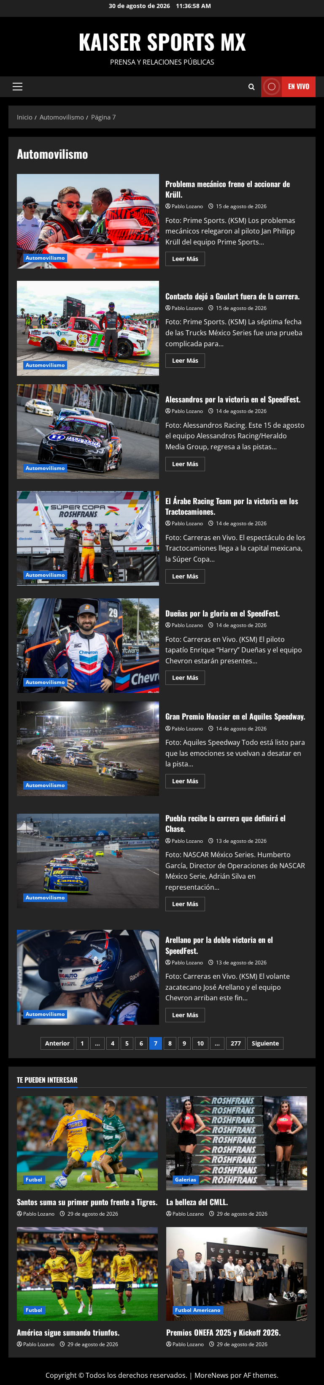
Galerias (185, 1179)
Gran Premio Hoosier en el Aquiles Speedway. (88, 748)
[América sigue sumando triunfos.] (87, 1274)
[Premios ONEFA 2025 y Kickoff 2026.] (236, 1274)
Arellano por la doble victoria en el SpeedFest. (88, 977)
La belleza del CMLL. (197, 1201)
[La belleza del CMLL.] (236, 1143)
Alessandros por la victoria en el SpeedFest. (88, 431)
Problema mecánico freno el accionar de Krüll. (88, 221)
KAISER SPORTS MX (162, 41)
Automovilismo (45, 257)
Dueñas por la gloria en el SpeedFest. (88, 645)
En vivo (298, 86)
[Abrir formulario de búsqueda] (251, 87)
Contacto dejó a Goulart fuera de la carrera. (88, 328)
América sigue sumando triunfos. (68, 1332)
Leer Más (188, 260)
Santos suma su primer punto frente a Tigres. (87, 1201)
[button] (17, 86)
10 (200, 1043)
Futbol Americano (198, 1310)
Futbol (34, 1179)
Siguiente (265, 1043)
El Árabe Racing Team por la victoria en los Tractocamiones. (88, 538)
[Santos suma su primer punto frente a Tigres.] (87, 1143)
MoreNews (211, 1375)
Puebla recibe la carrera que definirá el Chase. (88, 861)
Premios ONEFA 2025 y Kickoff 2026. (223, 1332)
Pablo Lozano (187, 206)
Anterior (57, 1043)
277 (236, 1043)
